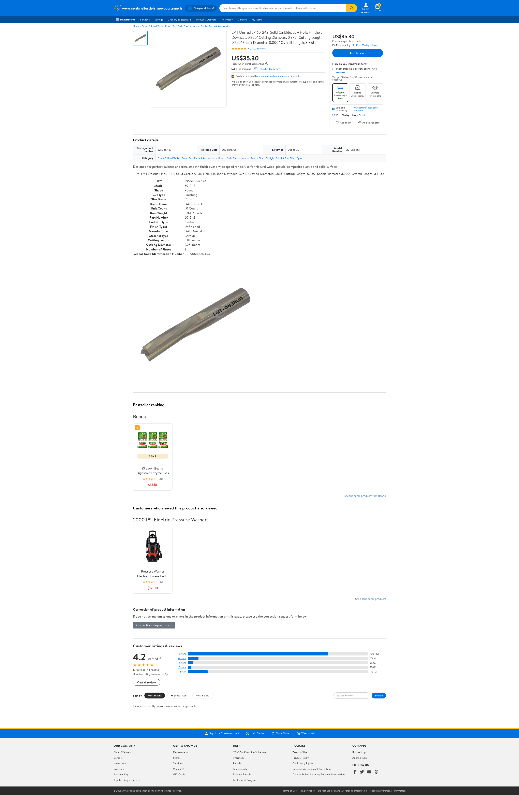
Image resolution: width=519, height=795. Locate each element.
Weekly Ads (308, 733)
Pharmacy (227, 19)
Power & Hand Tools (152, 26)
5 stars (182, 653)
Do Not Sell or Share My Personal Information (319, 774)
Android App (359, 758)
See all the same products (370, 599)
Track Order (283, 733)
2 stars (182, 667)
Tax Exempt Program (244, 780)
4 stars (182, 658)
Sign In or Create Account (224, 733)
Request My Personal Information (312, 769)
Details (362, 115)
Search (379, 695)
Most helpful (203, 695)
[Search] (351, 8)
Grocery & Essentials (179, 19)
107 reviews (259, 48)
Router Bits (257, 158)
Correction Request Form (154, 625)
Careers (242, 19)
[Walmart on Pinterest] (376, 772)
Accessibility (240, 769)
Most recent (155, 695)
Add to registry (371, 122)
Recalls (237, 763)
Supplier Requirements (126, 780)
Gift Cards (179, 774)
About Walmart (122, 752)
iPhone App (359, 752)
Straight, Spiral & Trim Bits (280, 158)
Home (136, 26)
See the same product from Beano (365, 496)
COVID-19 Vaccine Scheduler (250, 752)
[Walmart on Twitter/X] (362, 772)
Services (145, 19)
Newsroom (120, 763)
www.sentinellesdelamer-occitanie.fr (279, 76)
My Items (257, 19)
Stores (176, 758)
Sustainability (121, 774)
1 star (183, 671)
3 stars (182, 662)
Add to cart (358, 53)
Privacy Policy (301, 758)
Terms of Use (300, 752)
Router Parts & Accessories (215, 26)
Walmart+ (178, 769)
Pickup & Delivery (206, 19)
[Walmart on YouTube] (369, 772)
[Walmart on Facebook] (354, 772)
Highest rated (179, 695)
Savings (158, 19)
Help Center (258, 733)
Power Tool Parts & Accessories (182, 26)
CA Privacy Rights (303, 763)
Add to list (345, 122)
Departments (127, 19)
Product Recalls (242, 774)
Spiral (300, 158)
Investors (119, 769)
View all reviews (147, 682)
